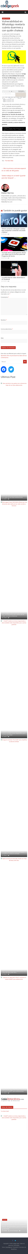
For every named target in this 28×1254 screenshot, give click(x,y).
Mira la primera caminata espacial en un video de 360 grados (14, 169)
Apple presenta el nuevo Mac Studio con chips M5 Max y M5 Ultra (14, 971)
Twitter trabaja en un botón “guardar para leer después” (14, 177)
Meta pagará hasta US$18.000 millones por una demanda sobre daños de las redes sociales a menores (13, 614)
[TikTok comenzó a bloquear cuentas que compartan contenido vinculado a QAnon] (14, 214)
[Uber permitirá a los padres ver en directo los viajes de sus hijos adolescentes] (14, 383)
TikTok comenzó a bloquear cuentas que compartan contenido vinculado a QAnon (13, 230)
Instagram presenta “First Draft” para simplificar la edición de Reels (13, 852)
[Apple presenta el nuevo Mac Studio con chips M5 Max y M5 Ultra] (14, 858)
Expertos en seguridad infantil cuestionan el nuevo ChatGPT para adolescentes (14, 1090)
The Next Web (9, 161)
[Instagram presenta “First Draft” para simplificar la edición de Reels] (14, 740)
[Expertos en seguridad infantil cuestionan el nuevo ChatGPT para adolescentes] (14, 977)
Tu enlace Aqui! (5, 1111)
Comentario (5, 297)
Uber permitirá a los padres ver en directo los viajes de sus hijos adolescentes (14, 496)
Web (2, 338)
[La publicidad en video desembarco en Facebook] (14, 262)
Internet (4, 1219)
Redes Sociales (6, 18)
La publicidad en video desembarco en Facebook (13, 278)
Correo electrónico (7, 329)
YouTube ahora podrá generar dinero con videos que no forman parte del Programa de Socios (14, 254)
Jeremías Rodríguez (14, 1230)
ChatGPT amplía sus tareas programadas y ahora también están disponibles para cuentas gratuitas (14, 733)
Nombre (4, 320)
